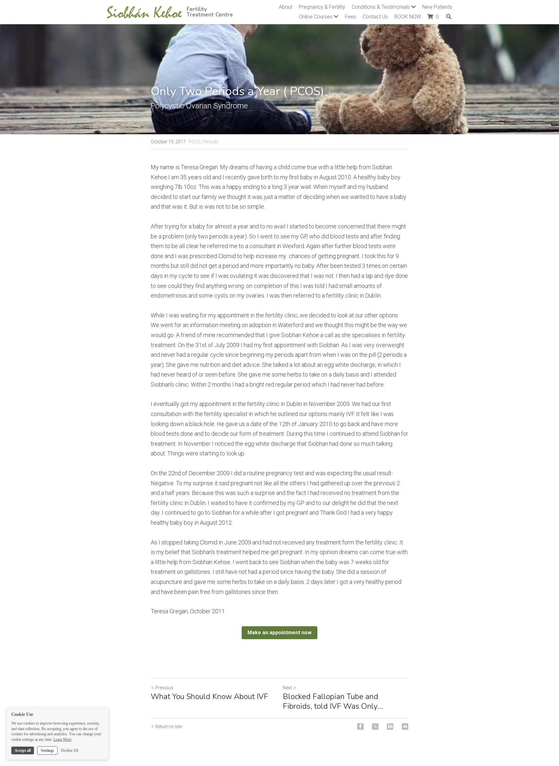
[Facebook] (360, 726)
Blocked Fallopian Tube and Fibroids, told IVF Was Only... (333, 701)
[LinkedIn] (390, 726)
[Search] (448, 16)
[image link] (144, 11)
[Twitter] (375, 726)
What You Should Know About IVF (209, 696)
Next (287, 687)
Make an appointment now (279, 632)
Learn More (62, 739)
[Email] (405, 726)
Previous (164, 687)
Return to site (168, 726)
